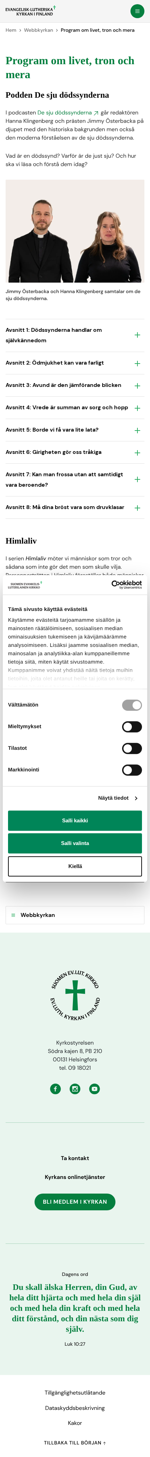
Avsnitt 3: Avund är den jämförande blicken (63, 385)
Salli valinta (75, 843)
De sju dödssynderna (64, 112)
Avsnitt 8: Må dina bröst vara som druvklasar (65, 507)
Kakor (75, 1423)
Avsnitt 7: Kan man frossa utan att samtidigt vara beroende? (64, 479)
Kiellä (75, 866)
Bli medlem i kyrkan (75, 1201)
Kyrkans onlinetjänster (75, 1177)
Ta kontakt (75, 1158)
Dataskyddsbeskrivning (75, 1408)
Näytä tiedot (113, 798)
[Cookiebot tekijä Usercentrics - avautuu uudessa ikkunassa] (111, 584)
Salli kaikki (75, 820)
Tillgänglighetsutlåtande (75, 1392)
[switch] (132, 726)
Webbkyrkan (38, 30)
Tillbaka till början (73, 1443)
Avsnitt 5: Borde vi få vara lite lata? (52, 429)
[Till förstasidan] (31, 10)
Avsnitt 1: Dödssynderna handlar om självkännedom (54, 335)
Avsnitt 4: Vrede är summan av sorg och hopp (67, 407)
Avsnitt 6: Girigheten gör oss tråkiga (54, 452)
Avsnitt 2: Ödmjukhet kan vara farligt (55, 362)
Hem (11, 30)
